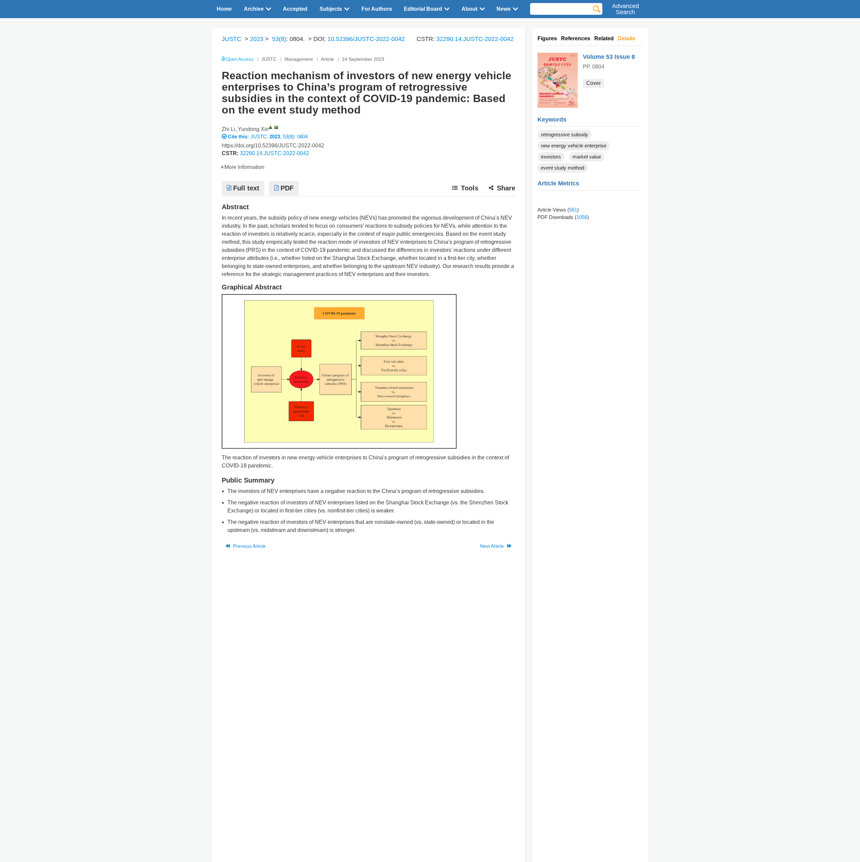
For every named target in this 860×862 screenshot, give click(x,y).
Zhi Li (228, 129)
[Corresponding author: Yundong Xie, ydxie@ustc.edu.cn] (270, 127)
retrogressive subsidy (564, 134)
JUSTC (231, 39)
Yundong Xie (253, 129)
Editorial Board (423, 9)
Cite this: (239, 136)
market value (586, 157)
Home (224, 9)
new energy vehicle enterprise (573, 145)
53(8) (279, 39)
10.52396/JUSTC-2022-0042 (366, 39)
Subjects (330, 9)
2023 (256, 39)
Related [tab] (604, 38)
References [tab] (575, 38)
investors (551, 157)
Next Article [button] (492, 546)
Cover (593, 83)
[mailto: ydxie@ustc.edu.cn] (276, 127)
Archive (254, 9)
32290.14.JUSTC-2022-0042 (475, 39)
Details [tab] (626, 38)
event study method (562, 168)
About (469, 9)
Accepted (295, 9)
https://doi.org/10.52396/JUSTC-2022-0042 (273, 145)
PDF (287, 188)
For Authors (376, 9)
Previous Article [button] (249, 546)
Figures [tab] (547, 38)
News (504, 9)
